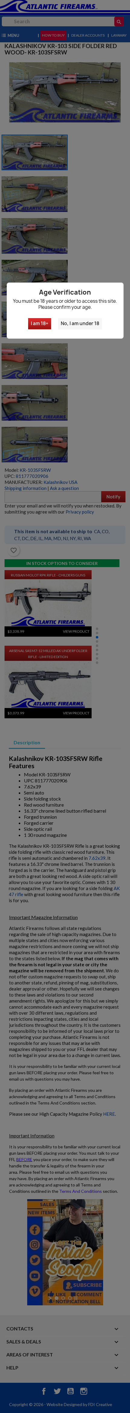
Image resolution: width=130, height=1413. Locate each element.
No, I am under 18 (80, 323)
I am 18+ (39, 323)
